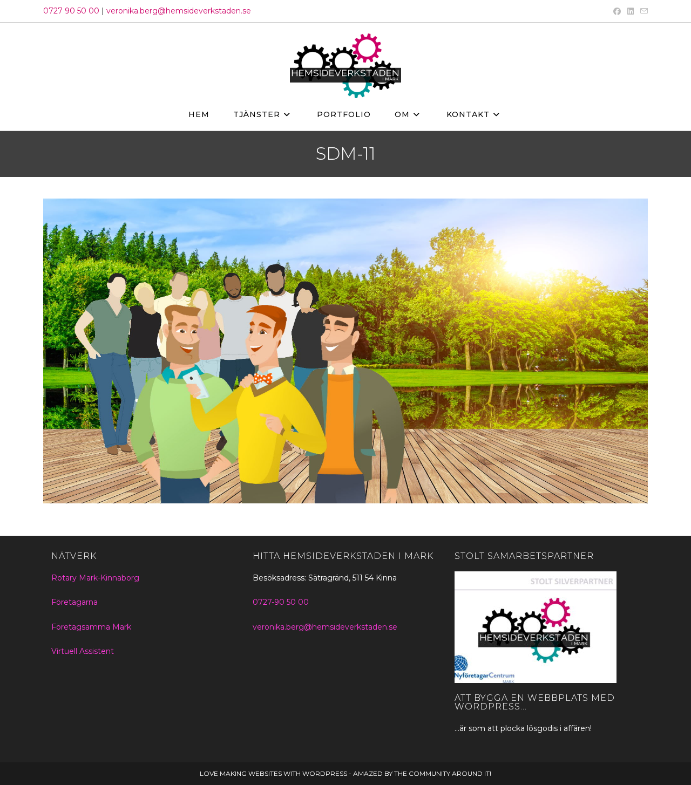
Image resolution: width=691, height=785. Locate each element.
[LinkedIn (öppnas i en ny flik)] (630, 11)
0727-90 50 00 (281, 602)
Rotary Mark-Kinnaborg (95, 578)
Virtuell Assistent (82, 651)
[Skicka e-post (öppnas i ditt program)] (642, 11)
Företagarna (74, 602)
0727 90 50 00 (71, 11)
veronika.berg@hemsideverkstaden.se (178, 11)
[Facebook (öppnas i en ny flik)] (617, 11)
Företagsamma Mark (91, 627)
